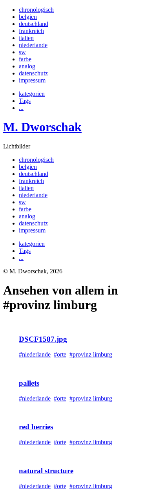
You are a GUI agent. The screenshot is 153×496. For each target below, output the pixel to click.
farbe (25, 59)
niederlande (33, 45)
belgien (28, 16)
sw (22, 52)
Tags (25, 100)
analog (27, 66)
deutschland (33, 23)
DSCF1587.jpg (43, 339)
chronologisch (36, 9)
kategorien (32, 93)
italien (26, 38)
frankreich (31, 30)
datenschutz (33, 73)
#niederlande (35, 354)
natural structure (46, 471)
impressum (32, 80)
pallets (29, 383)
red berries (36, 427)
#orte (60, 354)
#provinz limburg (90, 354)
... (21, 107)
